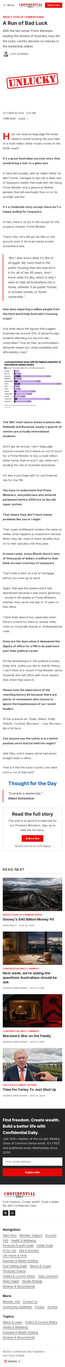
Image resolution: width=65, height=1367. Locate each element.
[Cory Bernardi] (6, 54)
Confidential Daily (22, 1351)
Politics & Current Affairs (20, 1085)
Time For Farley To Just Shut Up (29, 1089)
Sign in (47, 846)
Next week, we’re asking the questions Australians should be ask (30, 977)
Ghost (11, 1355)
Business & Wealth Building (20, 1332)
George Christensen (15, 988)
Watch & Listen (12, 1322)
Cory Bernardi (19, 54)
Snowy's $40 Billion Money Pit (28, 919)
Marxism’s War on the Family (27, 1036)
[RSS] (12, 1213)
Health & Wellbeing (15, 1327)
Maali (21, 1355)
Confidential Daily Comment (21, 969)
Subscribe (53, 5)
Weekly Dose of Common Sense (23, 17)
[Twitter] (5, 1213)
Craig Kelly (9, 925)
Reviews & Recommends (19, 1337)
